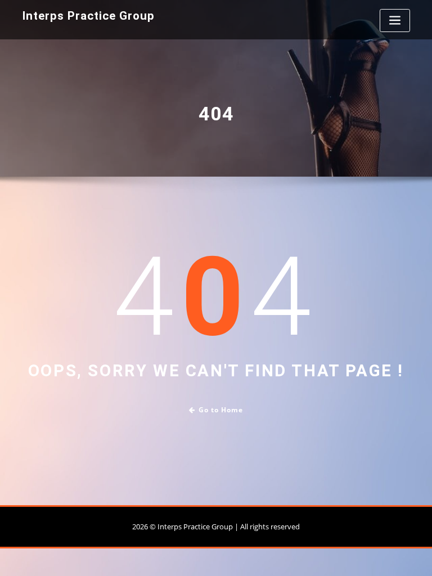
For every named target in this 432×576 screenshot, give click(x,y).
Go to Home (221, 410)
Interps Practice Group (88, 15)
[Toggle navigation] (395, 20)
